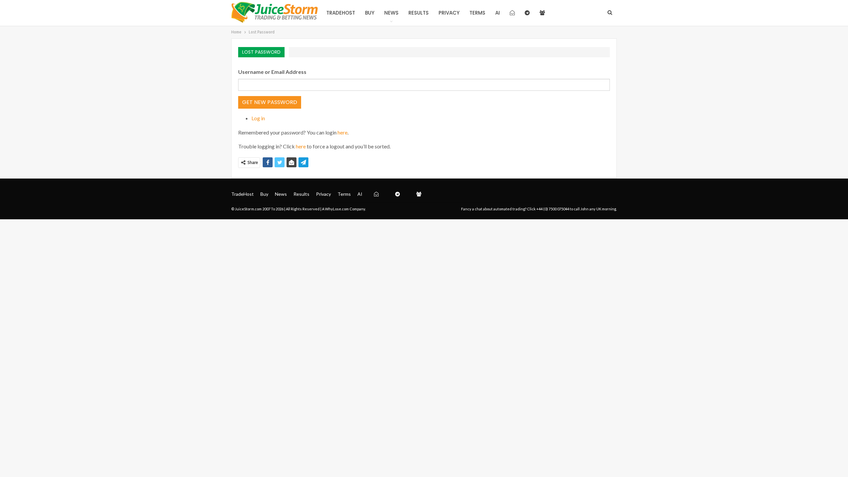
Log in (258, 118)
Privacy (449, 12)
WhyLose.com (337, 209)
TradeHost (340, 12)
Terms (477, 12)
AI (497, 12)
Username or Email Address (272, 72)
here (342, 132)
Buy (369, 12)
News (391, 12)
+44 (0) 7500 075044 (552, 209)
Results (418, 12)
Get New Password (269, 102)
